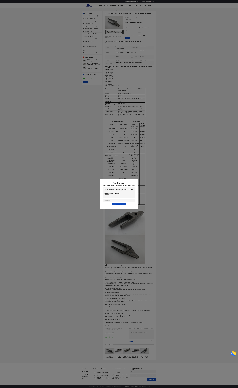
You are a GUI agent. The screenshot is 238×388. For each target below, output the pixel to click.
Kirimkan (119, 204)
